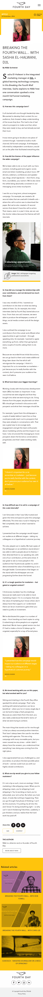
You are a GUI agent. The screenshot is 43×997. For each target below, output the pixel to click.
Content (19, 831)
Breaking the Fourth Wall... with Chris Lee (21, 930)
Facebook (13, 825)
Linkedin (23, 825)
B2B (8, 831)
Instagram (24, 982)
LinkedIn (29, 982)
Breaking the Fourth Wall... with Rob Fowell (21, 897)
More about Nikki (11, 851)
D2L (32, 77)
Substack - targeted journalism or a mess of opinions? (21, 962)
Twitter (18, 825)
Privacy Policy (22, 994)
